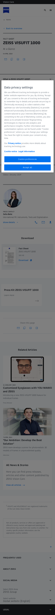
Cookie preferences (27, 159)
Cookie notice (10, 151)
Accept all (27, 167)
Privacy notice (14, 143)
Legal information (26, 151)
